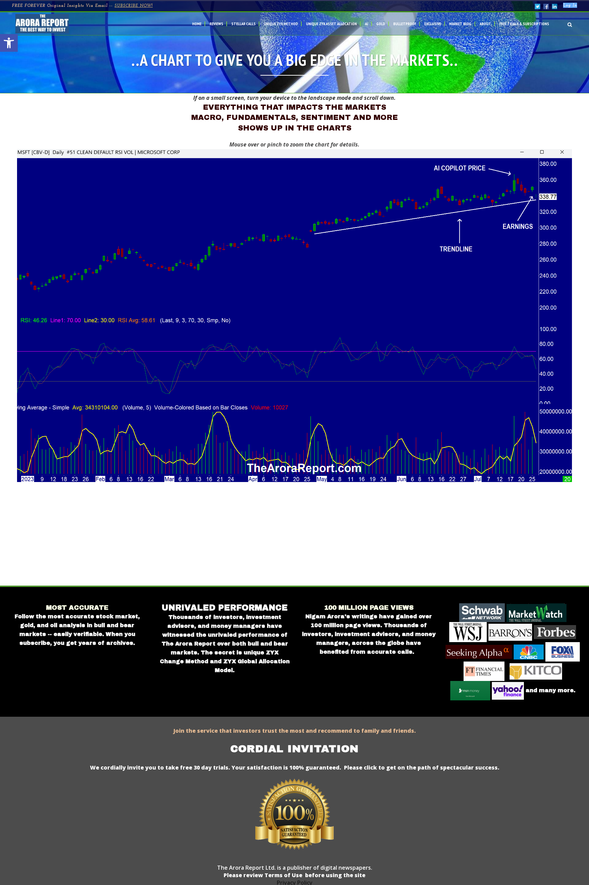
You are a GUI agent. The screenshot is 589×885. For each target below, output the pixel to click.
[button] (9, 43)
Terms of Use (282, 875)
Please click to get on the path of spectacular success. (421, 767)
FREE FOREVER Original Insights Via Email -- (82, 6)
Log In (570, 5)
